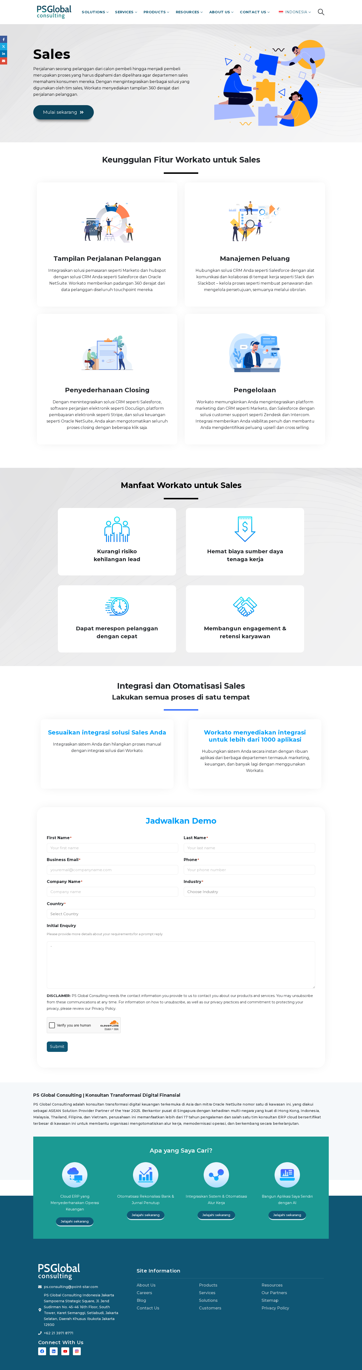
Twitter (3, 46)
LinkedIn (3, 53)
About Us (219, 12)
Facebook (3, 39)
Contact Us (253, 12)
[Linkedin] (54, 1351)
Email (3, 61)
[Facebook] (42, 1351)
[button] (321, 12)
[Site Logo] (54, 12)
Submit (57, 1046)
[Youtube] (65, 1351)
